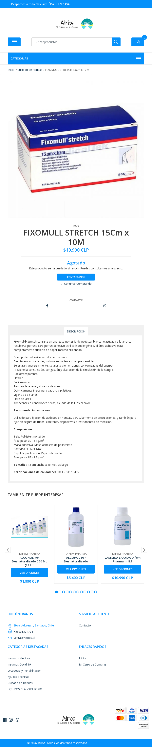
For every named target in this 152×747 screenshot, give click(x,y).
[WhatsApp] (17, 720)
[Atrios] (74, 24)
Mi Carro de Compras (92, 664)
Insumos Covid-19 (19, 664)
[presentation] (8, 550)
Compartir (76, 300)
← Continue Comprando (76, 283)
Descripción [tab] (76, 331)
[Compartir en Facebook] (47, 306)
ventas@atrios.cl (24, 638)
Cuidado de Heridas (20, 683)
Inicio (82, 658)
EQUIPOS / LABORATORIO (25, 689)
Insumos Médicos (19, 658)
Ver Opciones (29, 573)
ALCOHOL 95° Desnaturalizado (76, 559)
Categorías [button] (19, 58)
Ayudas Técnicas (18, 677)
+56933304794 (23, 631)
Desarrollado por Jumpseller (106, 743)
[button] (56, 592)
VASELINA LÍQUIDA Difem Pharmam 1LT (122, 559)
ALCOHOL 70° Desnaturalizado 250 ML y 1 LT (29, 561)
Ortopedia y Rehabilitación (24, 670)
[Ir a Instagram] (10, 720)
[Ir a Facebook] (5, 720)
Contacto (85, 625)
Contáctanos (76, 277)
